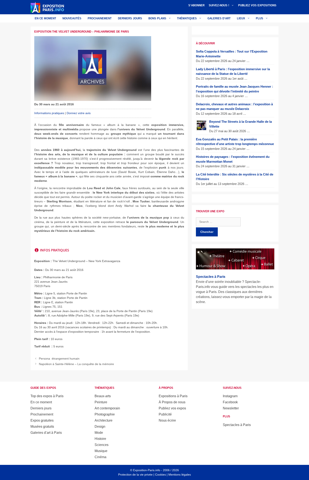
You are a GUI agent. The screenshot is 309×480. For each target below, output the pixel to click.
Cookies (160, 474)
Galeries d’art (219, 18)
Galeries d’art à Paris (46, 432)
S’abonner (196, 5)
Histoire (100, 438)
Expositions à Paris (173, 396)
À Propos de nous (172, 402)
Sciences (101, 445)
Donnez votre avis (79, 113)
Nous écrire (167, 420)
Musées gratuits (42, 426)
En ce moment (45, 18)
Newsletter (231, 408)
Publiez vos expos (172, 408)
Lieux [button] (241, 18)
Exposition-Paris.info (146, 470)
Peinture (101, 402)
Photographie (105, 414)
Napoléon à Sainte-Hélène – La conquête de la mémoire (76, 364)
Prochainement (100, 18)
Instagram (230, 396)
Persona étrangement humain (59, 358)
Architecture (103, 420)
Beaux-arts (103, 396)
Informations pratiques (49, 113)
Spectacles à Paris (237, 425)
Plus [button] (259, 18)
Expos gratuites (42, 420)
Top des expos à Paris (46, 396)
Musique (101, 451)
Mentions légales (179, 474)
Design (100, 426)
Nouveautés (71, 18)
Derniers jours (130, 18)
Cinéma (100, 457)
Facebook (230, 402)
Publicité (165, 414)
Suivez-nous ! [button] (219, 5)
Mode (99, 432)
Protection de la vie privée (135, 474)
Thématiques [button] (187, 18)
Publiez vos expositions (257, 5)
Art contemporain (107, 408)
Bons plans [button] (157, 18)
